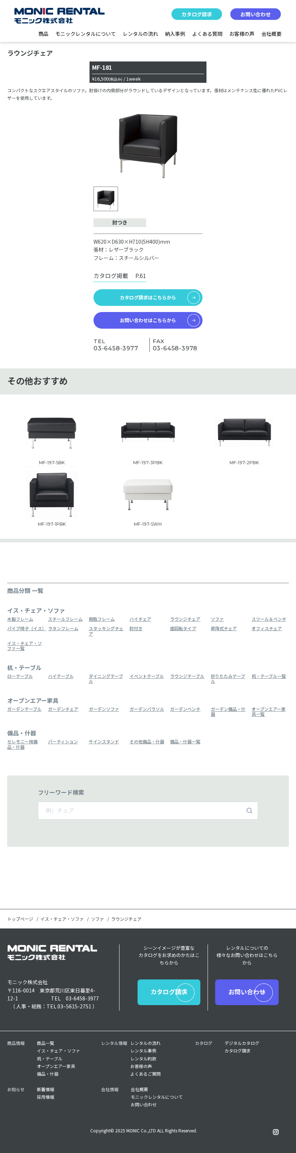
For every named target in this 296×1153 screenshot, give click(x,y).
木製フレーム (20, 619)
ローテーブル (20, 676)
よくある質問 (207, 33)
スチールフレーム (65, 619)
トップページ (20, 919)
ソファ (217, 619)
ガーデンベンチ (185, 709)
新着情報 (45, 1089)
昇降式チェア (224, 628)
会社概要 (271, 33)
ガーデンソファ (104, 709)
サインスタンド (104, 741)
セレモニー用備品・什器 (22, 744)
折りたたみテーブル (228, 679)
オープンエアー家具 (56, 1066)
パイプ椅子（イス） (25, 628)
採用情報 (45, 1096)
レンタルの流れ (140, 33)
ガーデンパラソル (147, 709)
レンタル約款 (143, 1058)
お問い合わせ (255, 14)
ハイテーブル (61, 676)
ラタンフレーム (63, 628)
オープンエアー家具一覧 (269, 711)
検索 (249, 810)
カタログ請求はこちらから (148, 297)
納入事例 (175, 33)
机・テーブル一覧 (269, 676)
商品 (43, 33)
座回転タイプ (183, 628)
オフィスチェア (267, 628)
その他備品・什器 (147, 741)
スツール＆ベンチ (269, 619)
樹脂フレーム (102, 619)
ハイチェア (140, 619)
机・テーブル (49, 1058)
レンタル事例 (143, 1050)
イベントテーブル (147, 676)
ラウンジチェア (185, 619)
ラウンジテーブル (187, 676)
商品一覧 (45, 1043)
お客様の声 (241, 33)
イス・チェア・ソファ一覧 (24, 646)
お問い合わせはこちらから (148, 320)
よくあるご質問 (145, 1073)
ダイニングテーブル (106, 679)
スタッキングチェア (106, 631)
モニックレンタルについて (85, 33)
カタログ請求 (197, 14)
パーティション (63, 741)
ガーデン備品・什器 (228, 711)
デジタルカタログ (242, 1043)
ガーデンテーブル (24, 709)
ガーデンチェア (63, 709)
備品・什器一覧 (185, 741)
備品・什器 (47, 1073)
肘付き (136, 628)
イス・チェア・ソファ (62, 919)
